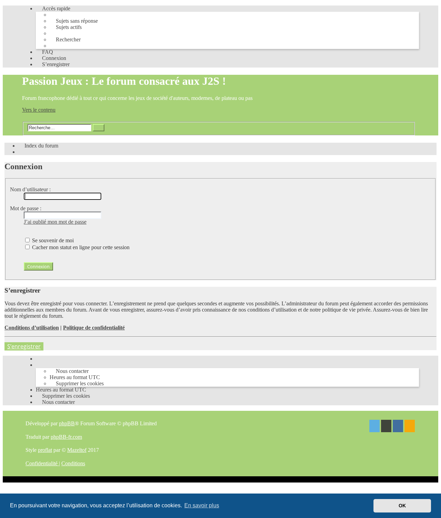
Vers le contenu (38, 110)
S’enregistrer (24, 346)
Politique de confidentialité (94, 328)
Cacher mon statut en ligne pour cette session (80, 247)
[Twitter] (374, 427)
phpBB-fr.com (66, 437)
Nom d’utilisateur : (30, 189)
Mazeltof (76, 450)
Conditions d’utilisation (31, 328)
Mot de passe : (25, 208)
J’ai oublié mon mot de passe (55, 222)
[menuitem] (74, 21)
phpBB (67, 423)
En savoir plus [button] (201, 505)
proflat (45, 450)
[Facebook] (398, 427)
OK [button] (402, 505)
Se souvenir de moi (52, 240)
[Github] (386, 427)
